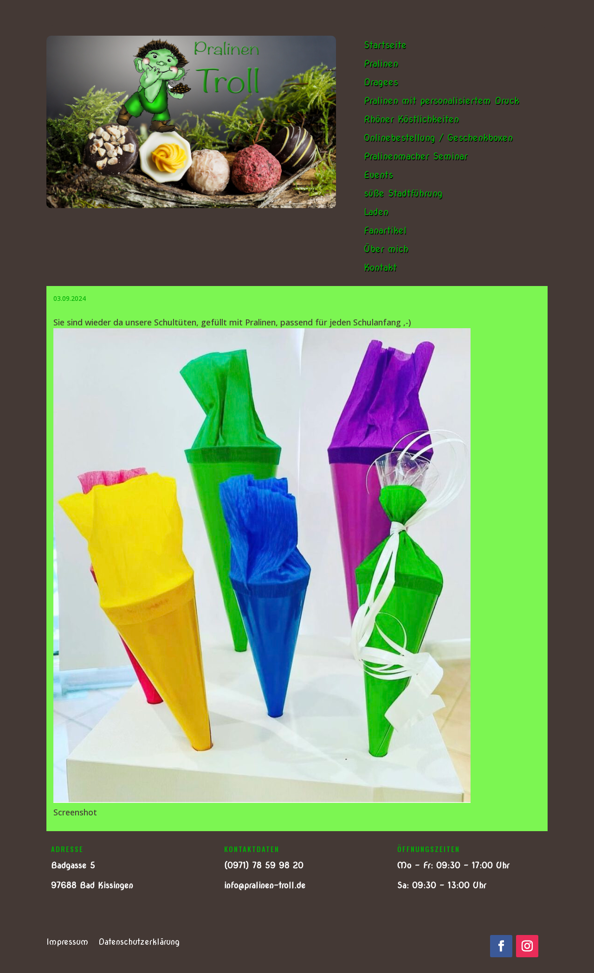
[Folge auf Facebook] (501, 946)
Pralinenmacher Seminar (416, 156)
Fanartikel (385, 230)
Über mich (386, 248)
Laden (376, 211)
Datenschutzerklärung (139, 943)
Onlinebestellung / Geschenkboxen (438, 137)
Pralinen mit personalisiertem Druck (441, 100)
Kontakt (380, 267)
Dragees (381, 82)
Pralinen (381, 63)
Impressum (67, 943)
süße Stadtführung (403, 193)
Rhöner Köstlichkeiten (411, 119)
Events (378, 174)
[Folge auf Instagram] (527, 946)
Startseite (385, 45)
